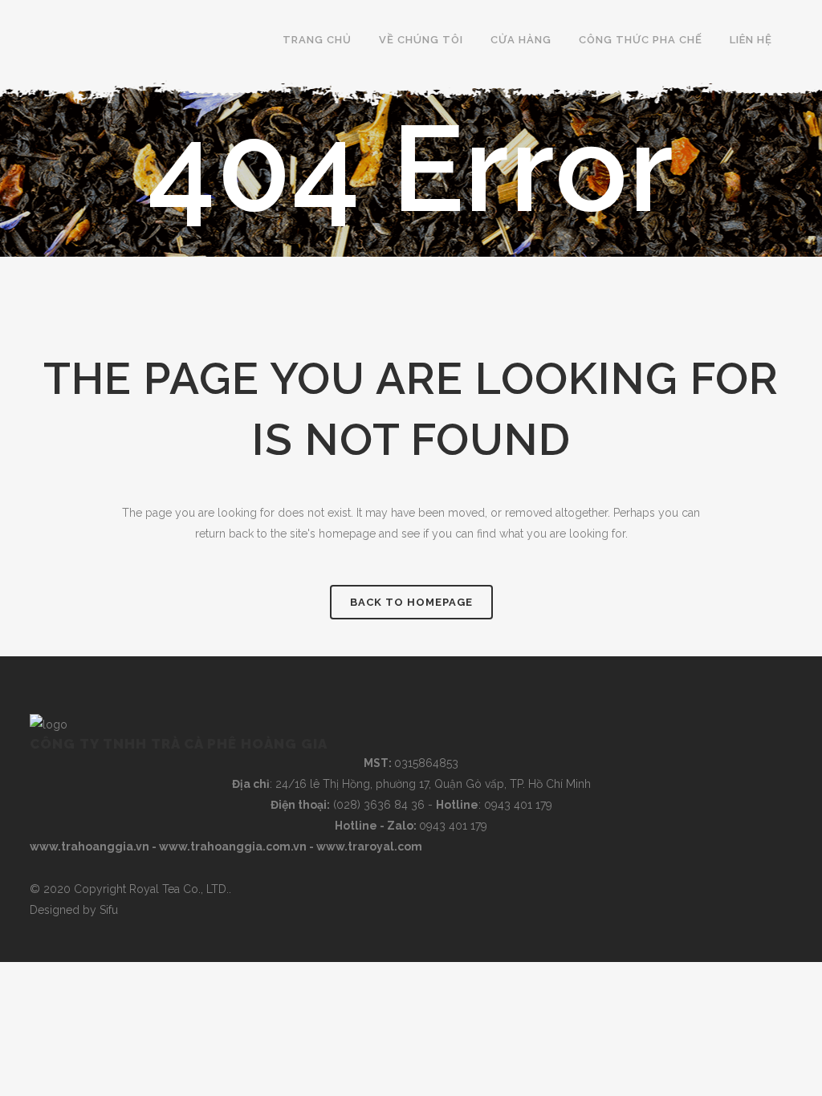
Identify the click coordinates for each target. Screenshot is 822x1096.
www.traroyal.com (369, 846)
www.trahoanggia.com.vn (233, 846)
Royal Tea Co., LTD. (179, 889)
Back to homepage (411, 602)
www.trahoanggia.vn (89, 846)
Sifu (109, 909)
